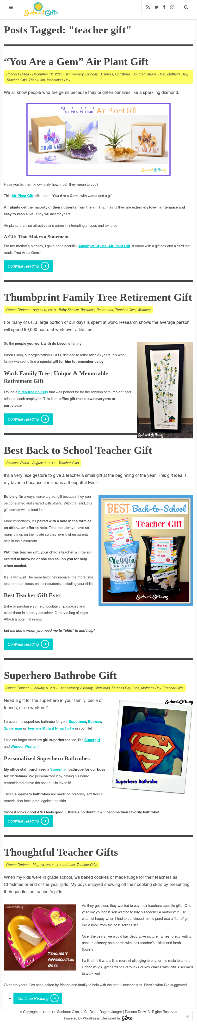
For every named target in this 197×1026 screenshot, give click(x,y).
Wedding (144, 309)
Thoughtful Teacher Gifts (61, 852)
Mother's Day (177, 74)
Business (106, 74)
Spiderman (13, 728)
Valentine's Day (58, 79)
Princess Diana (17, 74)
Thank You (37, 79)
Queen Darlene (18, 309)
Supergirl (92, 739)
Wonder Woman (24, 746)
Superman (77, 721)
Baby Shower (69, 309)
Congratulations (144, 74)
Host (161, 74)
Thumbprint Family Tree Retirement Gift (98, 297)
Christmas (122, 74)
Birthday (91, 74)
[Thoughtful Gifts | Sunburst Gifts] (41, 15)
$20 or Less (66, 864)
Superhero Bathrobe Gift (60, 675)
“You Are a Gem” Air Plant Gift (76, 62)
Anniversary (74, 74)
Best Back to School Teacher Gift (78, 450)
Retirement (104, 309)
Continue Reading (23, 266)
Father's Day (121, 687)
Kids (136, 687)
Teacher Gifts (16, 79)
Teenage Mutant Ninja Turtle (50, 728)
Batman (94, 721)
